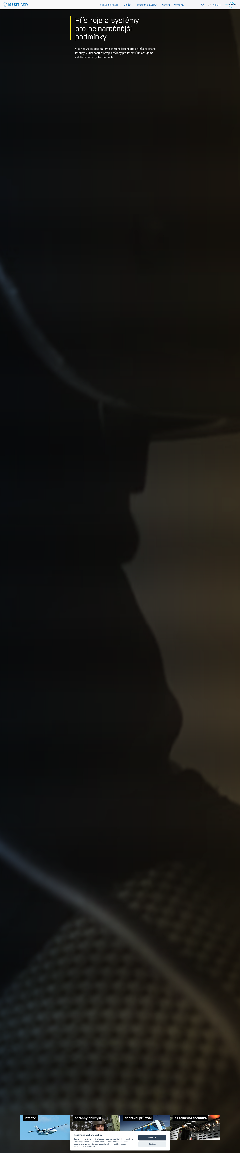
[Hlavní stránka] (15, 5)
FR (216, 5)
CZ (209, 5)
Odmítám (152, 1144)
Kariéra (166, 4)
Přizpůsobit (90, 1147)
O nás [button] (127, 4)
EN (213, 5)
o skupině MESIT (109, 4)
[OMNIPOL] (231, 5)
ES (219, 5)
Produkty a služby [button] (146, 4)
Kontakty (179, 4)
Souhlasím (152, 1138)
